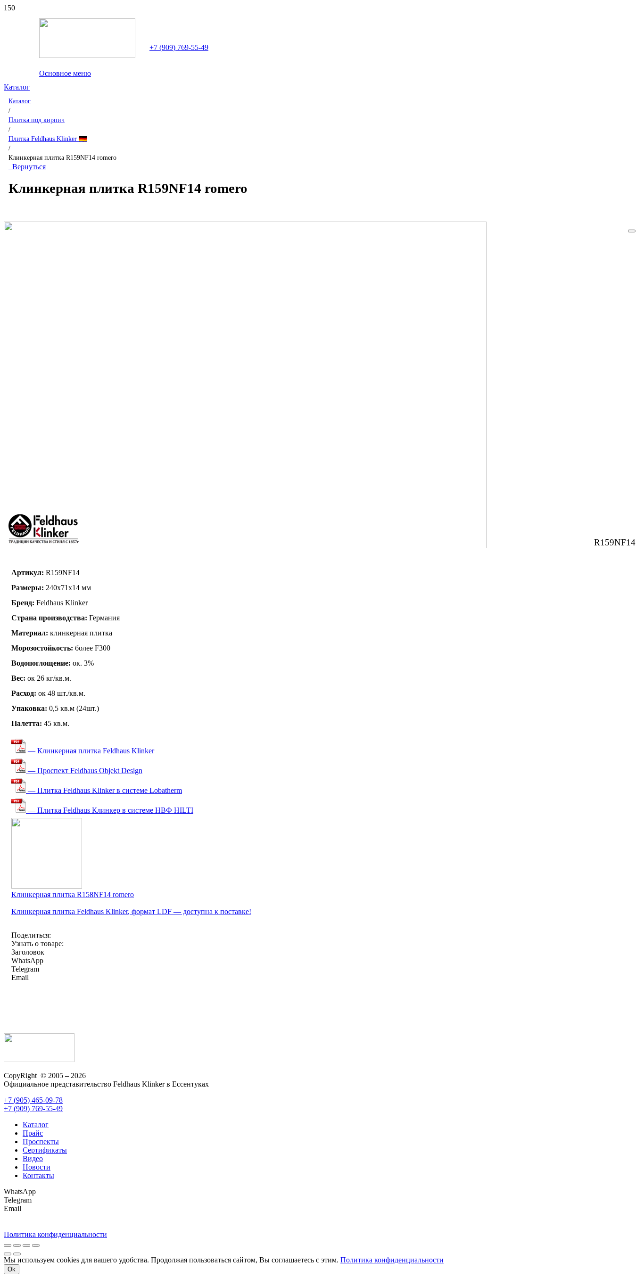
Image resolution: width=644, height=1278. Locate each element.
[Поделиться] (26, 1245)
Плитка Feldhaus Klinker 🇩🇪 (47, 138)
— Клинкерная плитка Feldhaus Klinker (90, 751)
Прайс (33, 1133)
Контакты (38, 1175)
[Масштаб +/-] (7, 1245)
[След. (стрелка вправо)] (17, 1254)
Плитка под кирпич (36, 120)
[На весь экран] (17, 1245)
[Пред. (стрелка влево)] (7, 1254)
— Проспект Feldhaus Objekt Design (84, 771)
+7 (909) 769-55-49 (178, 47)
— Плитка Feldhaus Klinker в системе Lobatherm (104, 790)
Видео (33, 1158)
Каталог (19, 101)
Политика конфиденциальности (392, 1260)
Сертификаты (45, 1150)
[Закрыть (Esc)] (36, 1245)
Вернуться (27, 167)
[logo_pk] (87, 55)
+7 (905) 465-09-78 (33, 1100)
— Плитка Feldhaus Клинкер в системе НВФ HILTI (109, 810)
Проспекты (41, 1142)
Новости (36, 1167)
